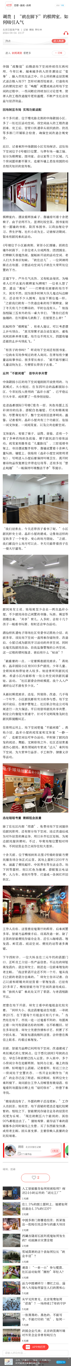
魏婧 (21, 1147)
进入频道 (59, 41)
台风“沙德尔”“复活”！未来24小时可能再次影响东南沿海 (33, 1362)
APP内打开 (38, 1346)
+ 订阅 (58, 53)
